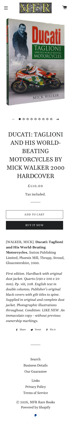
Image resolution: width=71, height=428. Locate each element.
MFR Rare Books (42, 402)
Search (35, 359)
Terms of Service (35, 393)
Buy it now (34, 225)
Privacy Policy (35, 387)
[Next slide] (57, 119)
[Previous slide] (13, 119)
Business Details (35, 365)
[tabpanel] (35, 62)
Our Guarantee (35, 371)
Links (36, 381)
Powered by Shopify (35, 407)
